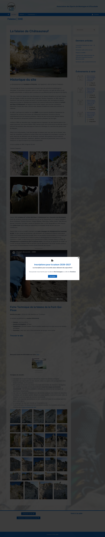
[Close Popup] (78, 258)
